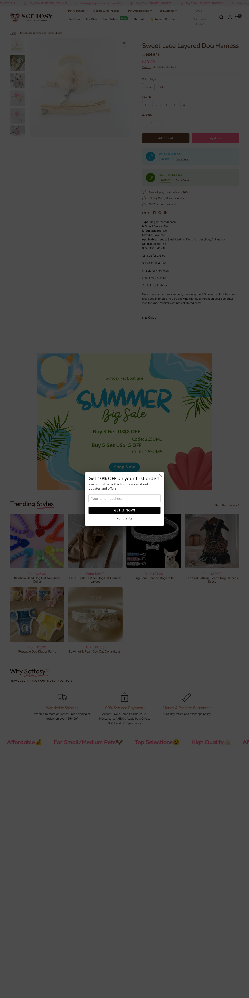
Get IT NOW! (124, 510)
